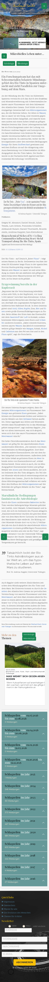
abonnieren (24, 962)
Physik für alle (10, 909)
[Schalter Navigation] (44, 6)
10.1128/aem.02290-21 (14, 249)
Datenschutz (9, 905)
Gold (14, 308)
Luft (26, 317)
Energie (5, 144)
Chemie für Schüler (13, 916)
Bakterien (34, 502)
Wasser (42, 113)
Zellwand (27, 419)
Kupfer (27, 308)
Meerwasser (7, 436)
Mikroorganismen (38, 110)
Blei (37, 308)
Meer (39, 458)
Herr (14, 926)
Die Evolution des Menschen (17, 913)
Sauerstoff (15, 317)
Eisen (24, 413)
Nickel (44, 328)
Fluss (22, 201)
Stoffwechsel (24, 144)
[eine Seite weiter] (45, 537)
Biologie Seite (24, 6)
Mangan (29, 328)
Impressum (9, 902)
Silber (20, 308)
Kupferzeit (8, 287)
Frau (28, 926)
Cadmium (10, 331)
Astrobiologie (9, 63)
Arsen (15, 470)
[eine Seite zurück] (4, 537)
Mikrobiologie (23, 63)
